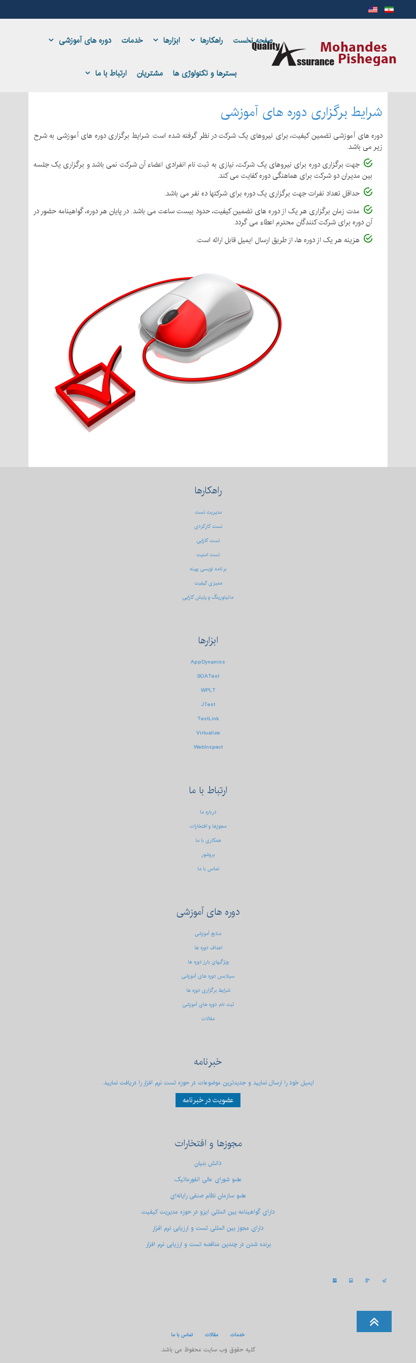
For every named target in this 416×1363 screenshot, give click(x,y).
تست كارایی (208, 540)
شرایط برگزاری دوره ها (208, 990)
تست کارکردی (208, 526)
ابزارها (171, 40)
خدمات (132, 40)
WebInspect (208, 747)
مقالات (208, 1019)
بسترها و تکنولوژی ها (205, 73)
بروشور (208, 854)
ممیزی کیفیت (208, 583)
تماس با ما (208, 869)
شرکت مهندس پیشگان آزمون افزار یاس (324, 54)
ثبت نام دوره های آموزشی (208, 1004)
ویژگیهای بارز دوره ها (208, 962)
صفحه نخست (253, 40)
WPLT (208, 690)
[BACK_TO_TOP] (208, 1318)
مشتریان (150, 73)
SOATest (208, 676)
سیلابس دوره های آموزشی (208, 976)
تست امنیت (208, 555)
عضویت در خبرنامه (208, 1100)
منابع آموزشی (208, 933)
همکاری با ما (208, 840)
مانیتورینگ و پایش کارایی (208, 597)
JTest (208, 704)
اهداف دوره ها (208, 948)
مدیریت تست (208, 512)
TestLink (208, 719)
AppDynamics (208, 662)
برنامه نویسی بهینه (208, 569)
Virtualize (208, 733)
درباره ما (208, 812)
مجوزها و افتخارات (208, 826)
